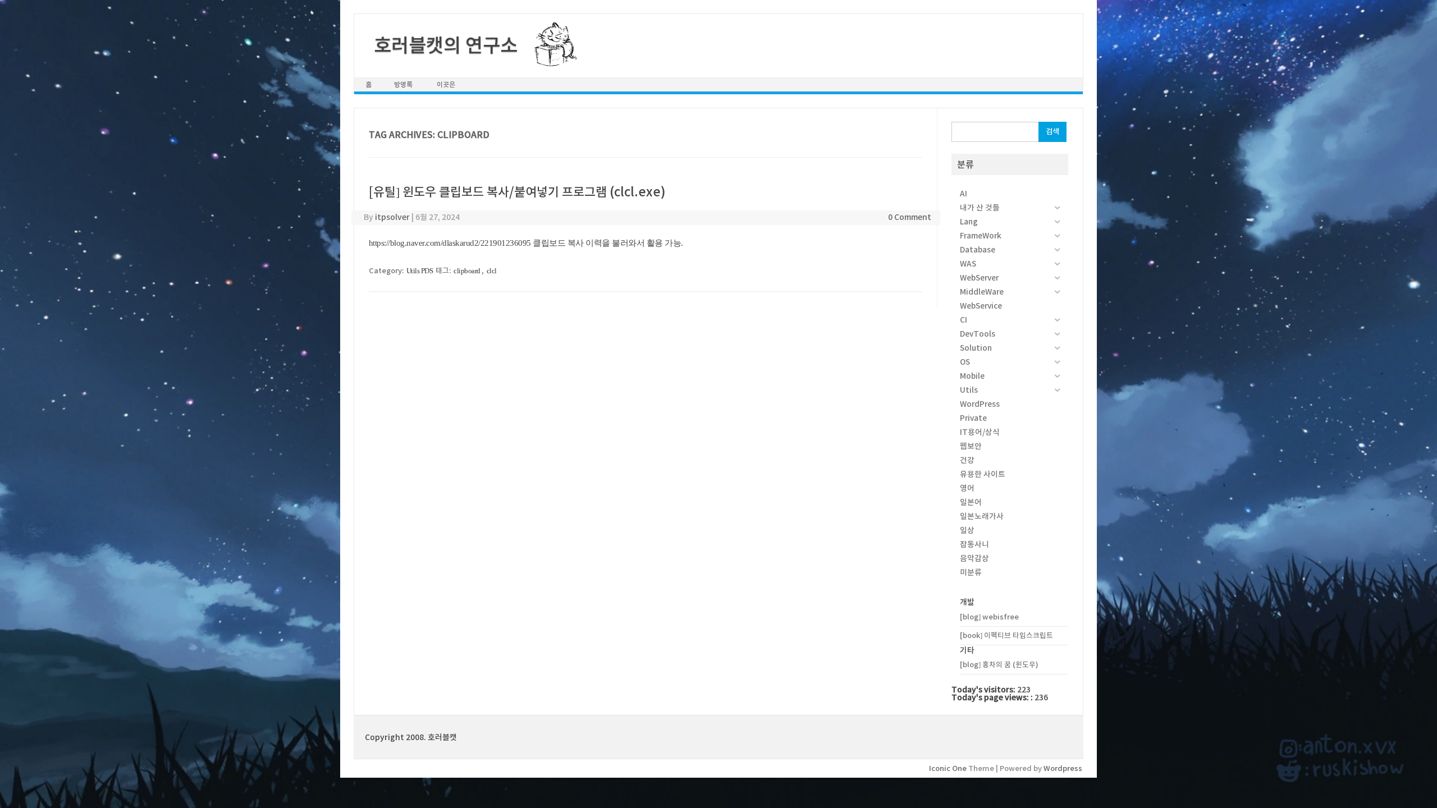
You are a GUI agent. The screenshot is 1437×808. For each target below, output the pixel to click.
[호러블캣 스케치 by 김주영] (551, 60)
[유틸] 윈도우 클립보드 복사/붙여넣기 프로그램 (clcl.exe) (517, 192)
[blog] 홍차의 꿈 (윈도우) (999, 664)
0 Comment (909, 217)
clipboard (467, 271)
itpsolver (392, 217)
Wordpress (1063, 768)
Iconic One (948, 768)
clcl (492, 271)
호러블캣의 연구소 (446, 45)
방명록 (403, 84)
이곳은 (446, 84)
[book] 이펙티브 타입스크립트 (1006, 635)
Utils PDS (419, 271)
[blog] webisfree (989, 617)
